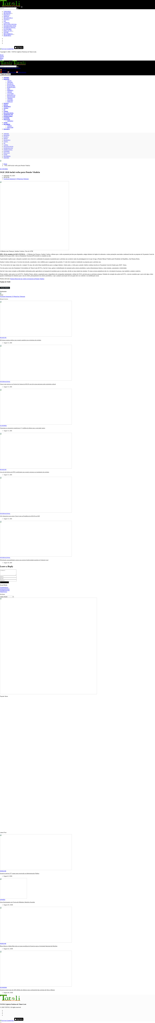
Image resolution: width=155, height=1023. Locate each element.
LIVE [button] (18, 68)
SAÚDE (6, 32)
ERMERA (10, 90)
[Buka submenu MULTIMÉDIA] (13, 34)
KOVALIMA (11, 85)
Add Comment (4, 582)
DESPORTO (7, 35)
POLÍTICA (7, 14)
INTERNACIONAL (10, 27)
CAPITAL (7, 22)
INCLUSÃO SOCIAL (10, 24)
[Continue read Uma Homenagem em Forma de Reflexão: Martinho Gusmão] (13, 898)
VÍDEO (9, 126)
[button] (1, 55)
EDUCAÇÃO (8, 30)
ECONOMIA (7, 29)
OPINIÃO (10, 121)
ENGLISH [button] (12, 72)
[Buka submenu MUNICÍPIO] (12, 13)
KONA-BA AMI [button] (12, 68)
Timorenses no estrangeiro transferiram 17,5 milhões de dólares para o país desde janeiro (22, 428)
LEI (5, 21)
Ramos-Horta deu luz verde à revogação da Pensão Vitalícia (27, 279)
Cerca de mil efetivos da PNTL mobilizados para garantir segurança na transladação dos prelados (24, 472)
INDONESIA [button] (22, 72)
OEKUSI (10, 101)
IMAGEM (10, 127)
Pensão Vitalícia (5, 287)
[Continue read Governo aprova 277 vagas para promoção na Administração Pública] (36, 869)
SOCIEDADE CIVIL (10, 26)
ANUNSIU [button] (3, 68)
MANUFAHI (11, 97)
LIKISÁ (9, 92)
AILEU (9, 80)
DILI (8, 89)
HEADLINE (3, 337)
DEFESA (6, 16)
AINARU (10, 82)
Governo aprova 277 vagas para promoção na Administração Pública (19, 873)
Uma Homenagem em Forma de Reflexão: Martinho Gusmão (17, 902)
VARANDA (7, 11)
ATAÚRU (10, 100)
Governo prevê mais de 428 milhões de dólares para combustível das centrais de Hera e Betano (27, 990)
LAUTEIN (10, 93)
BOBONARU (11, 87)
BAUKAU (10, 84)
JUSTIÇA (6, 19)
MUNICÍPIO (7, 13)
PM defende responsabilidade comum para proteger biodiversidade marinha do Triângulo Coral (24, 560)
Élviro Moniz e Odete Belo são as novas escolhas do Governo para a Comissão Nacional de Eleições (28, 946)
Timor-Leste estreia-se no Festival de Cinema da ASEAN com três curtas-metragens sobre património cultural (28, 384)
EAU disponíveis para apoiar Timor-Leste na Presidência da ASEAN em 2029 (20, 516)
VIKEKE (10, 98)
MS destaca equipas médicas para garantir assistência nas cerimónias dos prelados (20, 340)
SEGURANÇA (8, 18)
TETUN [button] (4, 72)
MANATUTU (11, 95)
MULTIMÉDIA (8, 34)
